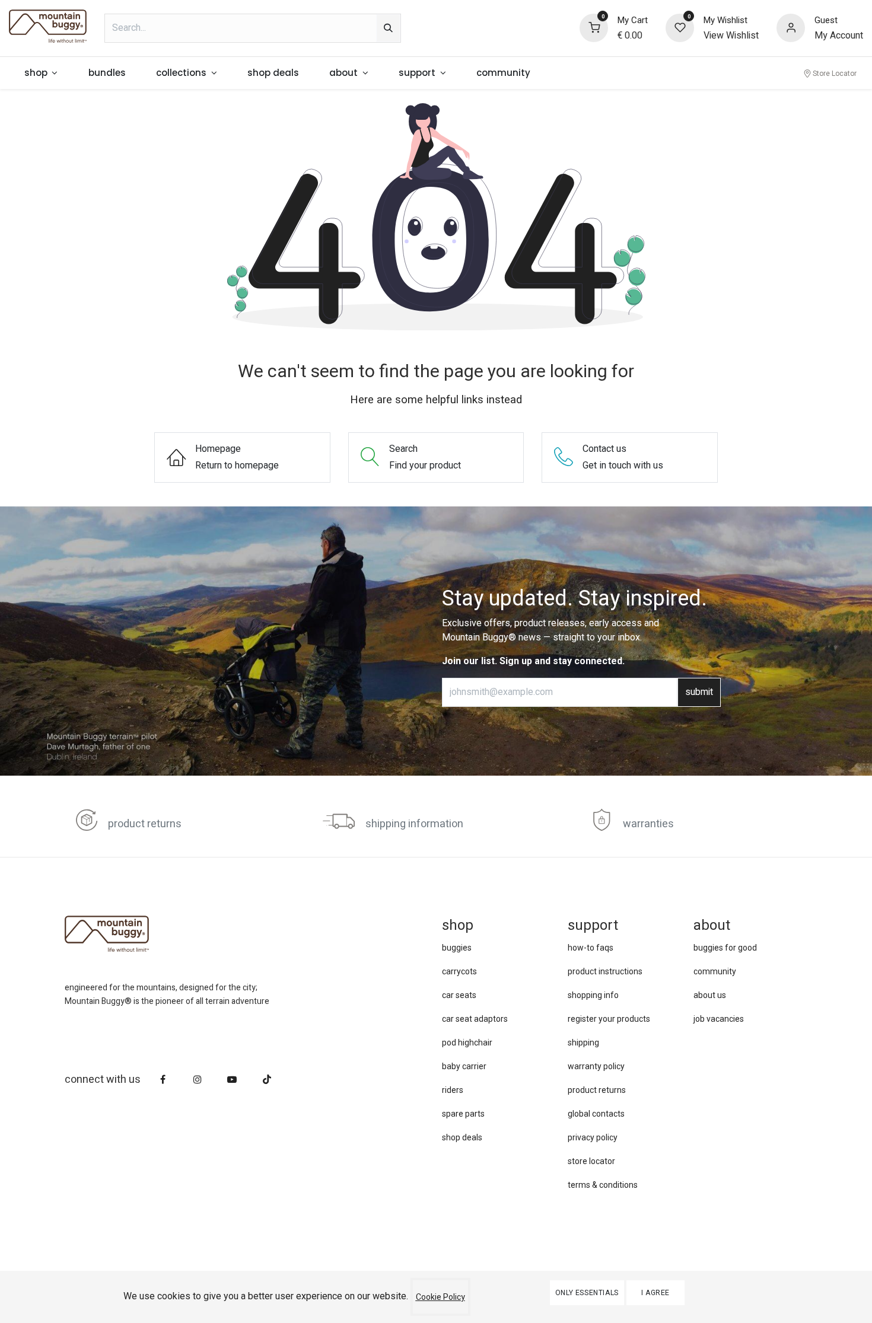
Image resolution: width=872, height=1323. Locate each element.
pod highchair (467, 1042)
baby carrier (464, 1066)
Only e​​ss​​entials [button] (587, 1292)
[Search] (388, 28)
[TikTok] (267, 1079)
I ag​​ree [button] (655, 1292)
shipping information (414, 824)
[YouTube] (232, 1079)
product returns (145, 824)
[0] (594, 27)
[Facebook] (163, 1079)
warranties (648, 824)
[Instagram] (197, 1079)
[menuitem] (41, 73)
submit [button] (699, 692)
